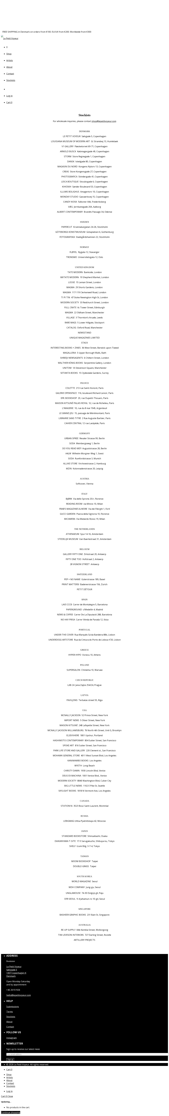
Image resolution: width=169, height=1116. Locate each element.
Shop (8, 53)
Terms (9, 1011)
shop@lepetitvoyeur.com (104, 121)
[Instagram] (8, 89)
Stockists (10, 80)
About (9, 67)
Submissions (12, 1006)
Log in (9, 95)
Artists (9, 60)
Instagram (11, 1037)
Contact (10, 73)
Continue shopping (10, 1112)
